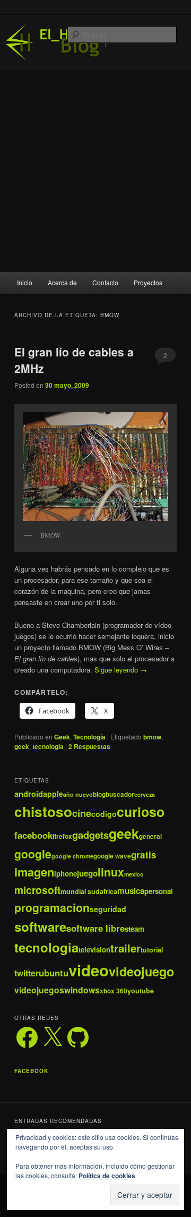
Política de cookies (107, 1175)
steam (134, 929)
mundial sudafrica (88, 891)
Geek (62, 737)
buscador (120, 794)
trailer (125, 948)
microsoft (37, 889)
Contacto (105, 282)
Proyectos (148, 282)
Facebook (31, 1071)
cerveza (144, 794)
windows (82, 990)
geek (21, 746)
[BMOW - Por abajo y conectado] (95, 466)
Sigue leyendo (120, 670)
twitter (26, 973)
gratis (144, 854)
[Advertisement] (95, 171)
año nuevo (78, 794)
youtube (140, 990)
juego (87, 873)
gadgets (90, 835)
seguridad (108, 909)
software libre (95, 928)
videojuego (141, 971)
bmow (152, 737)
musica (130, 891)
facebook (33, 835)
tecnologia (48, 746)
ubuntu (53, 972)
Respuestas (89, 746)
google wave (112, 856)
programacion (52, 907)
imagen (34, 871)
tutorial (152, 950)
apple (53, 793)
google (32, 854)
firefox (62, 836)
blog (99, 794)
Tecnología (89, 737)
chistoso (43, 811)
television (94, 949)
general (150, 836)
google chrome (72, 856)
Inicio (24, 282)
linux (111, 872)
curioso (140, 811)
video (88, 970)
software (40, 926)
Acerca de (62, 282)
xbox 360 (113, 990)
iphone (65, 874)
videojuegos (39, 990)
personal (158, 891)
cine (81, 813)
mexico (134, 874)
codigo (104, 814)
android (28, 793)
